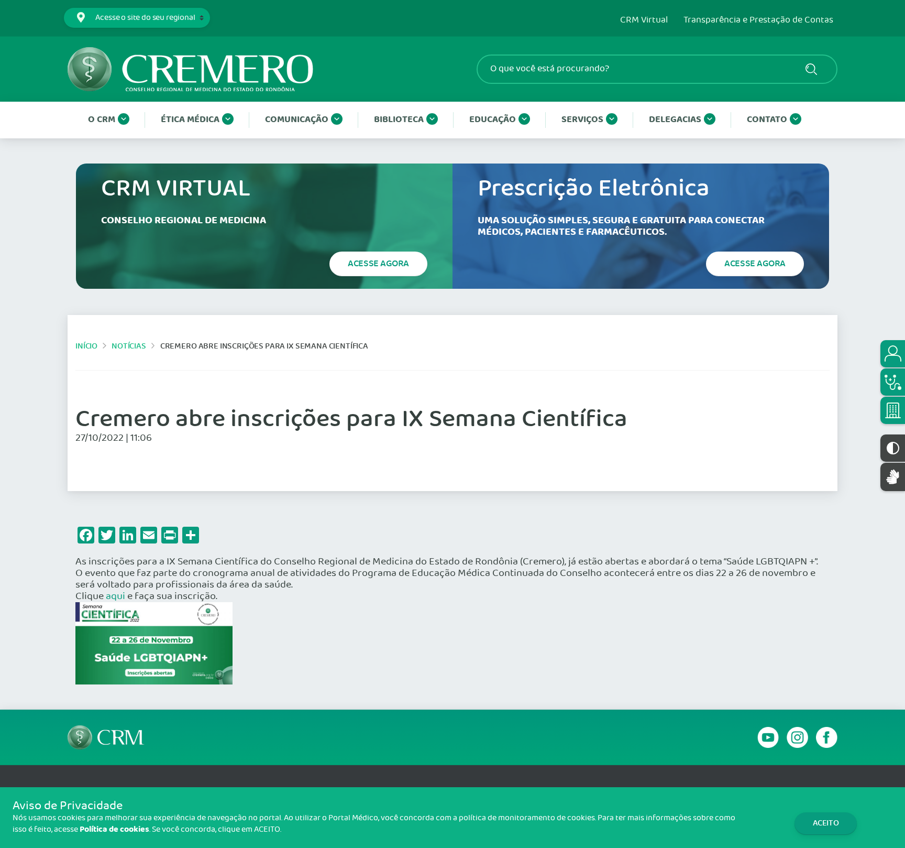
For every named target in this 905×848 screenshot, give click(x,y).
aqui (115, 596)
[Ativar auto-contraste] (892, 448)
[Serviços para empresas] (892, 410)
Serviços (582, 119)
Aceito (826, 823)
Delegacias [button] (675, 119)
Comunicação (296, 119)
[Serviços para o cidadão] (892, 353)
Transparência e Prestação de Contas (758, 20)
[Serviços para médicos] (892, 382)
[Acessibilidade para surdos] (892, 477)
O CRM (101, 119)
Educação (492, 119)
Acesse (378, 263)
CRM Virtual (644, 20)
